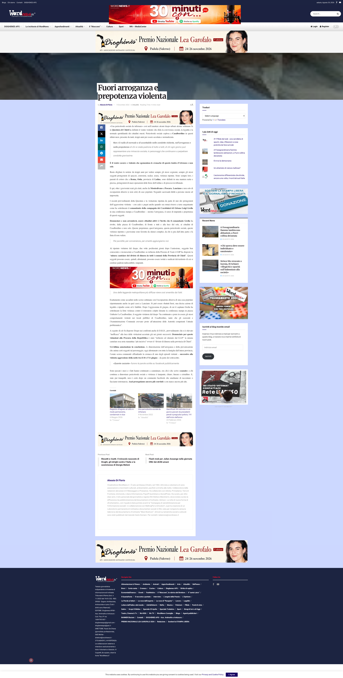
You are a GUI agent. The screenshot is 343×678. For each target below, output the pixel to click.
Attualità (79, 26)
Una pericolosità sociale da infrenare (149, 410)
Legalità (187, 601)
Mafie (162, 605)
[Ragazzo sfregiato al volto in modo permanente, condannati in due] (122, 400)
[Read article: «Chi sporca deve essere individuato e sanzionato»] (210, 250)
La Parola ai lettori (128, 601)
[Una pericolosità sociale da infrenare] (151, 400)
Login (315, 26)
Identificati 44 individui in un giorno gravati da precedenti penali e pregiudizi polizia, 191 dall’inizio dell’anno (179, 413)
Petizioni (178, 605)
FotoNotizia (150, 592)
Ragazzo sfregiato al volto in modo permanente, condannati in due (122, 412)
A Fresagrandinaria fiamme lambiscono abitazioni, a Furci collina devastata (229, 153)
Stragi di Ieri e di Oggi (192, 609)
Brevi (123, 588)
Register (325, 26)
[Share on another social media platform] (101, 166)
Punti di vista (197, 605)
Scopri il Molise (134, 609)
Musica (170, 605)
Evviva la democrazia (222, 160)
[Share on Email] (101, 160)
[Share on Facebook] (101, 127)
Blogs (4, 2)
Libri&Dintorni (151, 605)
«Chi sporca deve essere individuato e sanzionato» (232, 248)
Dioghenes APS (172, 588)
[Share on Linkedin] (101, 140)
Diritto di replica (186, 588)
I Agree (231, 674)
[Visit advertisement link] (175, 13)
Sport (121, 26)
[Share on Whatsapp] (101, 147)
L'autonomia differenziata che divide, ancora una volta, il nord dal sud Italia (229, 177)
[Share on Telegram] (101, 153)
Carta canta (132, 588)
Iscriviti (208, 356)
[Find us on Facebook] (336, 2)
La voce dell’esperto (145, 601)
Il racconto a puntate (143, 596)
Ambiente (146, 584)
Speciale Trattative (167, 609)
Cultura (109, 26)
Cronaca (143, 588)
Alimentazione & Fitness (130, 584)
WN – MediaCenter (137, 26)
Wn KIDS (143, 613)
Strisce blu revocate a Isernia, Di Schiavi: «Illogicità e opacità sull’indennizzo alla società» (231, 267)
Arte (178, 584)
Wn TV (151, 613)
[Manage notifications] (31, 660)
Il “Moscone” (94, 26)
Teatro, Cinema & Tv (129, 613)
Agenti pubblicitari (190, 613)
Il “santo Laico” (194, 592)
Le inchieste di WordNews (37, 26)
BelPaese (196, 584)
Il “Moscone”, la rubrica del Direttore (171, 592)
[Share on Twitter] (101, 134)
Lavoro (178, 601)
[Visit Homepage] (19, 14)
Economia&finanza (128, 592)
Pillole (187, 605)
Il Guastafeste (126, 596)
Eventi (141, 592)
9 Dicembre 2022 (123, 105)
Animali (156, 584)
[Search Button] (338, 13)
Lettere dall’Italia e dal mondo (132, 605)
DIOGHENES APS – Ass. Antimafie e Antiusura (164, 617)
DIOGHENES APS (30, 2)
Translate (221, 120)
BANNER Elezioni (127, 617)
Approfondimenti (62, 26)
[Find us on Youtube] (340, 2)
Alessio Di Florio (106, 105)
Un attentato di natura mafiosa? (227, 168)
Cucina (152, 588)
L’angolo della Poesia (172, 596)
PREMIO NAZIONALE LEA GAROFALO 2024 (137, 621)
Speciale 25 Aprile (150, 609)
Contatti (20, 2)
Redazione (161, 621)
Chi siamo (11, 2)
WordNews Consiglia (165, 613)
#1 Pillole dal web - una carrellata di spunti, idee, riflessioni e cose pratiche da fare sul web (228, 142)
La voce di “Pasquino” (164, 601)
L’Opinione (186, 596)
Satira (123, 609)
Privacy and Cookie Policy (212, 674)
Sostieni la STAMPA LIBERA (178, 621)
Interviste (157, 596)
